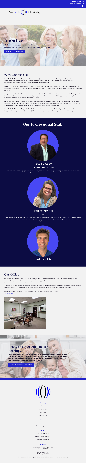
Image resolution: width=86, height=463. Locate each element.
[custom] (82, 6)
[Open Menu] (43, 22)
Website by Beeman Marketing (58, 457)
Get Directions (8, 293)
